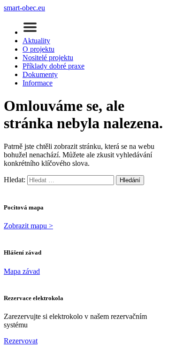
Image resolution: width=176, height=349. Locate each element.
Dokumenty (40, 74)
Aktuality (36, 41)
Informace (38, 83)
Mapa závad (22, 271)
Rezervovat (21, 341)
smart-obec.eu (24, 8)
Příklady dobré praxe (53, 66)
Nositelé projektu (48, 58)
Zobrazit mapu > (28, 226)
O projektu (38, 49)
